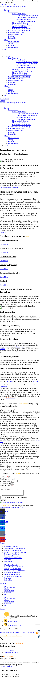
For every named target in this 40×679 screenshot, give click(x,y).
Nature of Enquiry (6, 485)
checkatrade (10, 381)
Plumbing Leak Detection (20, 23)
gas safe (35, 381)
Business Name (5, 483)
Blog (5, 49)
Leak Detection (13, 12)
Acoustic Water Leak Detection (26, 17)
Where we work (13, 42)
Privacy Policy (20, 632)
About (6, 40)
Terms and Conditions (19, 497)
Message (3, 495)
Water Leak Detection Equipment (27, 15)
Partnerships (12, 38)
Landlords (11, 36)
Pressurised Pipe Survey (16, 32)
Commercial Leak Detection (21, 29)
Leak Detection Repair (23, 19)
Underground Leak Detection (25, 21)
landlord (2, 349)
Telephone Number (7, 481)
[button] (20, 53)
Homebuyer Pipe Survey (16, 34)
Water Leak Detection (19, 14)
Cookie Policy (30, 632)
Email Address (5, 479)
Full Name (4, 477)
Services (7, 10)
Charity (10, 43)
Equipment (11, 45)
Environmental (13, 47)
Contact (6, 145)
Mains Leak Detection (19, 27)
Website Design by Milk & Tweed (11, 636)
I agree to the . (15, 497)
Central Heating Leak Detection (22, 25)
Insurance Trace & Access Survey (19, 30)
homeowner (20, 347)
